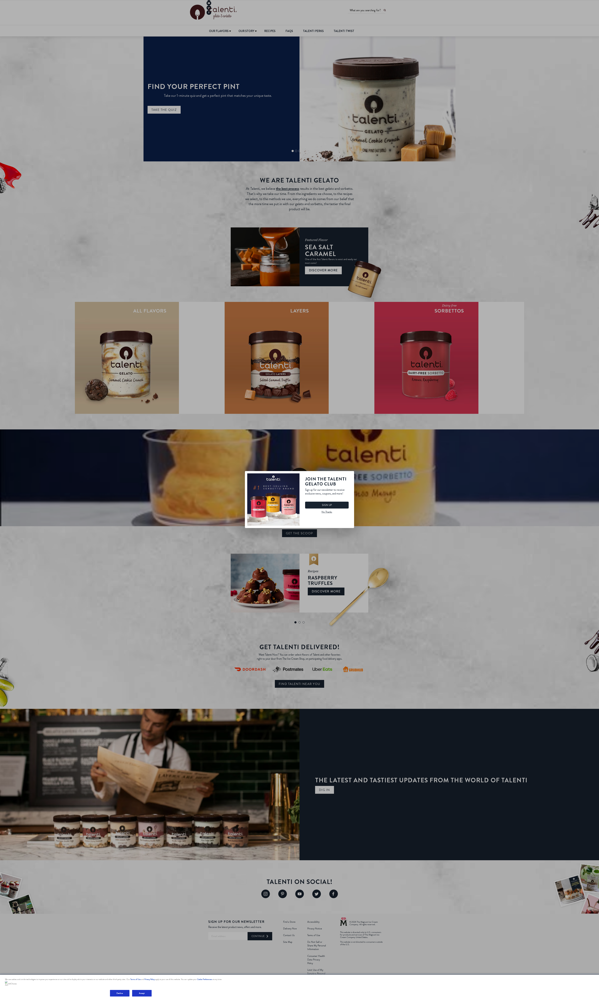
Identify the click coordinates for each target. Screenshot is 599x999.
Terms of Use (135, 979)
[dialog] (299, 499)
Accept (142, 993)
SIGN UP (327, 505)
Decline (120, 993)
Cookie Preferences (204, 979)
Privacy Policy (149, 979)
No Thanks (326, 512)
